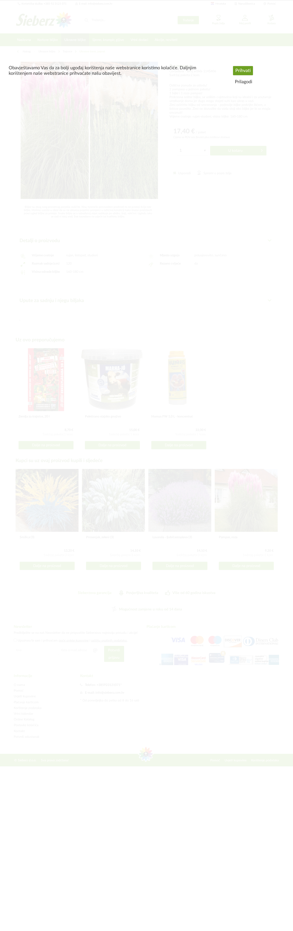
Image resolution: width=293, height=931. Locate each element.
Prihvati (243, 70)
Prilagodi (243, 82)
